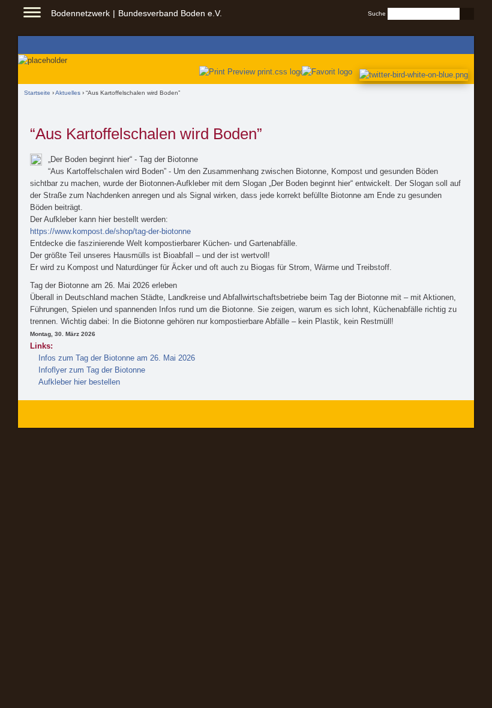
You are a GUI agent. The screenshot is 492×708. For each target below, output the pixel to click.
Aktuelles (67, 92)
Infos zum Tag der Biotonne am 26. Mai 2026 (116, 357)
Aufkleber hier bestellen (79, 381)
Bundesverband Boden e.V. (170, 13)
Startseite (37, 92)
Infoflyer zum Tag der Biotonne (91, 369)
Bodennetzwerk (80, 13)
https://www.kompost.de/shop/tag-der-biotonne (110, 231)
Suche (377, 13)
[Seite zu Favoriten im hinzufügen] (327, 71)
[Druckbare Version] (249, 71)
